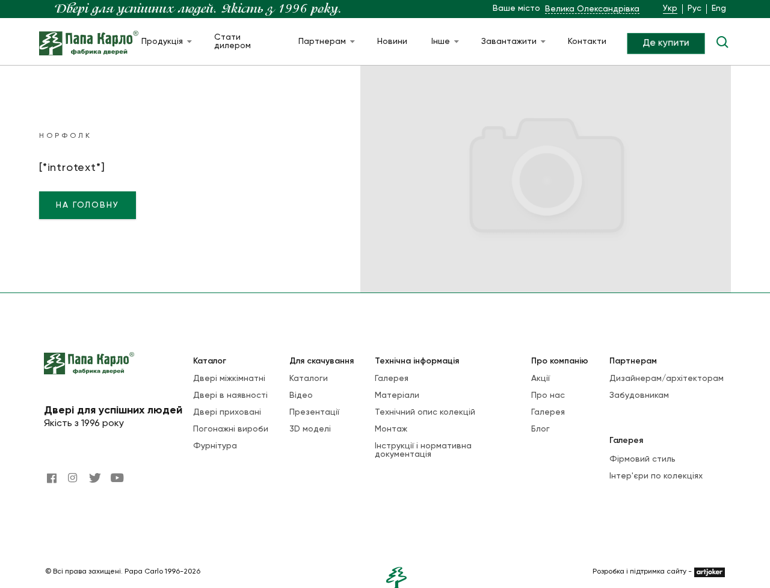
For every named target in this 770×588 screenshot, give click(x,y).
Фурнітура (215, 446)
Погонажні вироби (230, 429)
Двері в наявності (230, 395)
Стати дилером (232, 41)
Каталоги (308, 378)
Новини (392, 41)
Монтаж (391, 429)
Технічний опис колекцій (425, 412)
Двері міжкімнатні (229, 378)
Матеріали (397, 395)
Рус (694, 8)
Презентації (314, 412)
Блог (540, 429)
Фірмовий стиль (642, 459)
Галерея (391, 378)
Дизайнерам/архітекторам (666, 378)
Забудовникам (639, 395)
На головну (87, 205)
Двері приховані (227, 412)
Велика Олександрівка (592, 9)
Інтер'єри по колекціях (656, 476)
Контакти (587, 41)
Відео (301, 395)
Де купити (665, 43)
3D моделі (310, 429)
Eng (719, 8)
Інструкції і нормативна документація (423, 450)
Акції (540, 378)
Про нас (548, 395)
